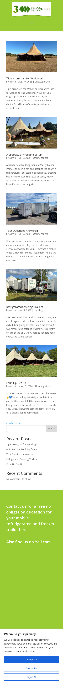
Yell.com (43, 541)
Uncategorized (42, 81)
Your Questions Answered (22, 230)
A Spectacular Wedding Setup (24, 154)
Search (51, 428)
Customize (31, 668)
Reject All (31, 676)
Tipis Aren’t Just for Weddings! (24, 78)
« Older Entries (13, 423)
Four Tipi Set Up (16, 383)
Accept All (31, 659)
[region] (31, 656)
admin (12, 81)
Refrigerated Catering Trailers (24, 307)
